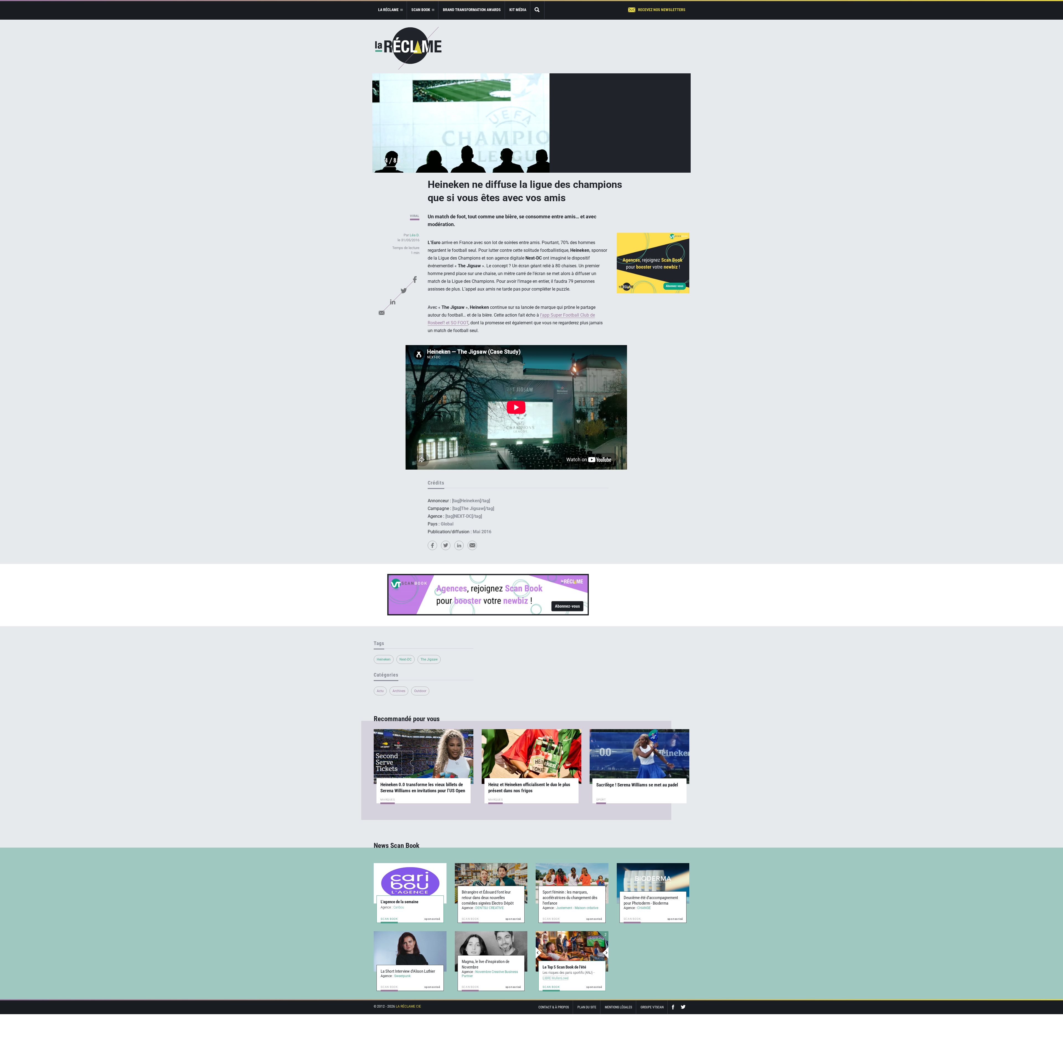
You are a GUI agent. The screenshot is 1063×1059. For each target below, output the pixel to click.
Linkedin (392, 301)
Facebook (414, 279)
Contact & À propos (553, 1007)
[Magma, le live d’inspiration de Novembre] (491, 951)
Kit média (517, 9)
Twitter (403, 290)
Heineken (384, 659)
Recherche (537, 10)
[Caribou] (410, 883)
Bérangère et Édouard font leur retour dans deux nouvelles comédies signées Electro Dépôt (488, 898)
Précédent (539, 953)
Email (381, 312)
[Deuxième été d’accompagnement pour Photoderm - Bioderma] (653, 883)
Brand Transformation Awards (472, 9)
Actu (380, 691)
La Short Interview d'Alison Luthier (408, 971)
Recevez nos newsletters (661, 9)
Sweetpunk (402, 976)
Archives (399, 691)
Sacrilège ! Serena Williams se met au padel (637, 785)
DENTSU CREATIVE (489, 908)
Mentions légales (618, 1007)
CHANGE (644, 908)
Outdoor (420, 691)
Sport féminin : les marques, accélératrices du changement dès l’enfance (570, 898)
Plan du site (586, 1007)
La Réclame (408, 48)
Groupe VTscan (652, 1007)
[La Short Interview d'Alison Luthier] (410, 951)
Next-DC (405, 659)
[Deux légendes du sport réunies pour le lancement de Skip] (572, 951)
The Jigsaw (429, 659)
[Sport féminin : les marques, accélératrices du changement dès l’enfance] (572, 883)
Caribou (398, 907)
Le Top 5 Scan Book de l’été (564, 967)
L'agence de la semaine (399, 901)
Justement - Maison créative (577, 908)
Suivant (605, 953)
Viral (414, 216)
